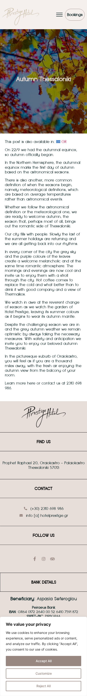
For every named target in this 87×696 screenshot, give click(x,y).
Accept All (44, 661)
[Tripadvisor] (52, 559)
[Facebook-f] (35, 559)
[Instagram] (44, 559)
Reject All (43, 686)
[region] (43, 656)
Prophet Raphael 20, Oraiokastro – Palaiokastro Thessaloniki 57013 (44, 465)
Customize (43, 673)
